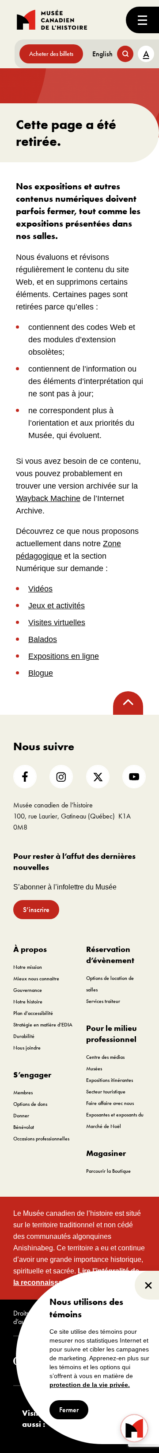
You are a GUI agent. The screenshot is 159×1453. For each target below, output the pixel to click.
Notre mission (27, 967)
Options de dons (30, 1104)
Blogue (40, 673)
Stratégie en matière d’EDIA (42, 1024)
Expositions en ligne (63, 656)
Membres (23, 1092)
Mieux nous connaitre (36, 978)
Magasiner (106, 1153)
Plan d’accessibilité (33, 1013)
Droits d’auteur (24, 1317)
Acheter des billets (51, 54)
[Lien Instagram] (61, 776)
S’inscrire (36, 909)
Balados (42, 639)
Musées (94, 1068)
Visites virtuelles (56, 622)
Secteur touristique (105, 1091)
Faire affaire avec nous (110, 1103)
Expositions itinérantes (109, 1080)
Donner (21, 1115)
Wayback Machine (48, 498)
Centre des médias (105, 1057)
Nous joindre (27, 1047)
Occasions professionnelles (41, 1138)
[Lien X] (98, 776)
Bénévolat (23, 1127)
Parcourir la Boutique (108, 1171)
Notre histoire (27, 1001)
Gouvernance (27, 990)
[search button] (125, 54)
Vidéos (40, 588)
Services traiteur (103, 1001)
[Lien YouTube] (134, 776)
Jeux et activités (56, 605)
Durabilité (23, 1036)
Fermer (69, 1409)
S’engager (32, 1074)
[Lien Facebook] (25, 776)
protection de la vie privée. (89, 1384)
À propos (30, 949)
